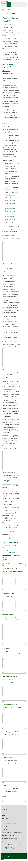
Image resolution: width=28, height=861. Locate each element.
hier (5, 617)
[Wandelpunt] (4, 3)
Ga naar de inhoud (4, 1)
